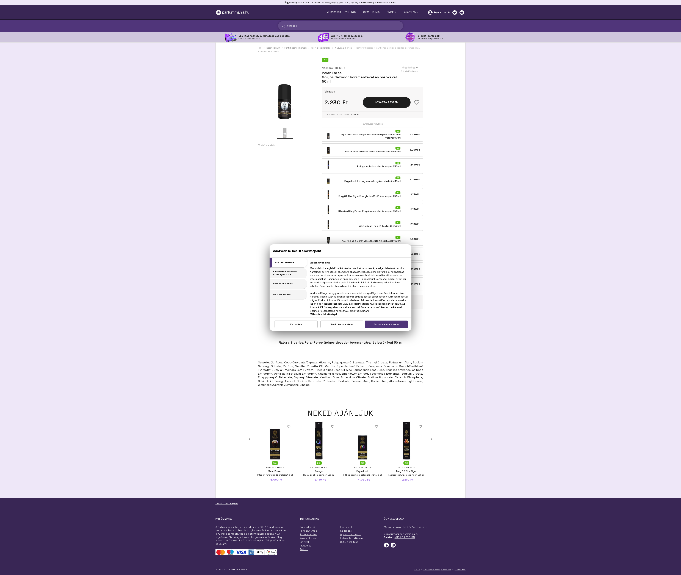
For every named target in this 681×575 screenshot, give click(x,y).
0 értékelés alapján (409, 71)
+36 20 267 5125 (405, 537)
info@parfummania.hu (405, 533)
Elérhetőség (367, 2)
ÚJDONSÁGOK (333, 12)
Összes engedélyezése (386, 324)
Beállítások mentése (341, 324)
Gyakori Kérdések (350, 534)
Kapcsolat (346, 527)
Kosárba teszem (386, 102)
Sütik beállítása (349, 541)
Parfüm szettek (308, 534)
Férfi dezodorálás (320, 47)
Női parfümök (307, 527)
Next (431, 438)
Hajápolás (305, 545)
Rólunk (304, 549)
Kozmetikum (273, 47)
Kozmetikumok (308, 538)
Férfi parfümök (308, 530)
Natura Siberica (343, 47)
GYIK (393, 2)
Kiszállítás (382, 2)
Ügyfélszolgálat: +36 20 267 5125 (302, 2)
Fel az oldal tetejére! (226, 503)
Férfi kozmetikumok (295, 47)
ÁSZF (417, 569)
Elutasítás (296, 324)
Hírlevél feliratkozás (351, 538)
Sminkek (304, 541)
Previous (249, 438)
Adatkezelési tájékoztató (437, 569)
